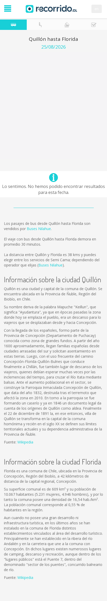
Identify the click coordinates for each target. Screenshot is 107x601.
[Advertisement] (53, 105)
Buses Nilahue (39, 228)
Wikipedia (25, 442)
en (97, 8)
